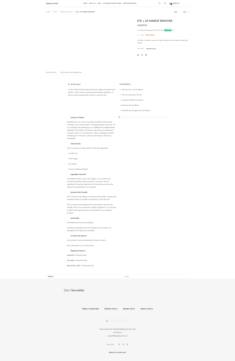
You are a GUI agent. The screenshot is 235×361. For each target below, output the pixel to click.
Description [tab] (51, 72)
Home (85, 3)
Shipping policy (111, 309)
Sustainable (74, 218)
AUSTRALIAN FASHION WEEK (112, 3)
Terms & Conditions (90, 309)
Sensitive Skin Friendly (78, 192)
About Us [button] (92, 3)
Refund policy (129, 309)
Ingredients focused (78, 174)
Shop (99, 3)
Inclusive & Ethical (77, 117)
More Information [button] (129, 3)
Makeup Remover (66, 12)
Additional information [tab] (70, 72)
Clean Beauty (75, 143)
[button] (92, 117)
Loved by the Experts (78, 236)
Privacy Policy (147, 309)
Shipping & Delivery (78, 251)
